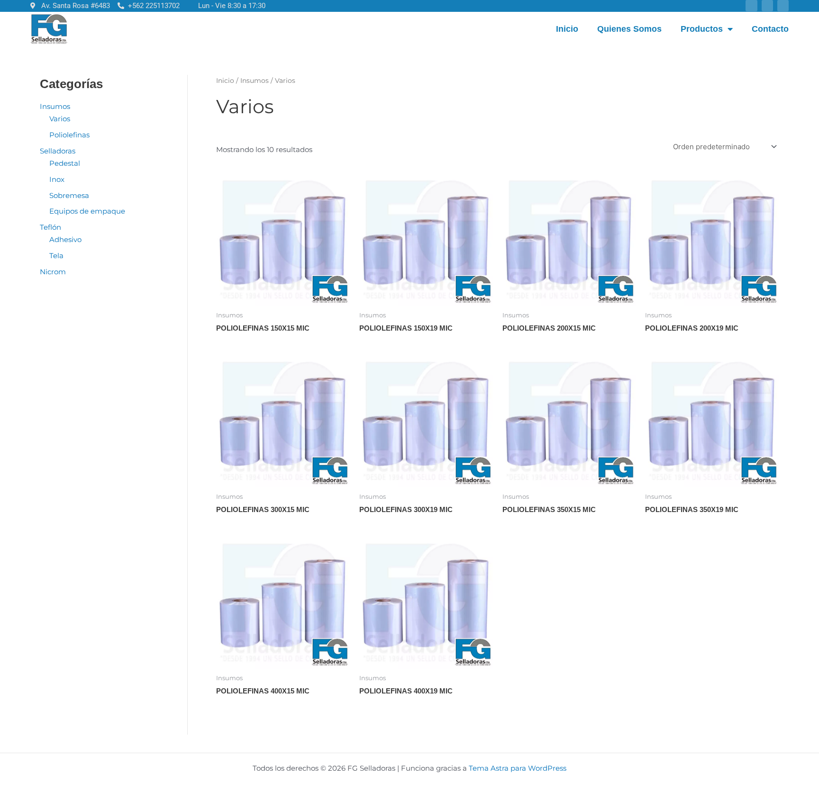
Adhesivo (65, 239)
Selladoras (57, 150)
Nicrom (53, 271)
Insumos (55, 106)
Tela (56, 255)
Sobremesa (69, 195)
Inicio (567, 29)
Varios (59, 118)
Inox (56, 179)
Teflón (50, 227)
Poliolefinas (69, 134)
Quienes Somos (629, 29)
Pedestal (64, 163)
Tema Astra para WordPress (517, 768)
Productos (702, 29)
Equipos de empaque (87, 211)
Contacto (770, 29)
